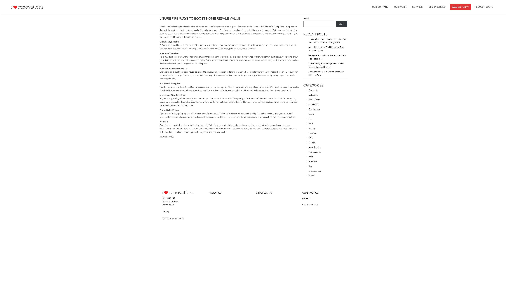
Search (306, 18)
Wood (311, 176)
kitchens (312, 142)
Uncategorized (315, 171)
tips (310, 166)
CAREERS (306, 199)
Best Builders (314, 100)
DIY (310, 119)
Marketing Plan (315, 147)
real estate (313, 161)
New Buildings (315, 152)
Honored (312, 133)
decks (311, 114)
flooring (312, 128)
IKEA (311, 138)
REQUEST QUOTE (310, 205)
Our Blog (166, 212)
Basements (313, 90)
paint (311, 157)
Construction (314, 109)
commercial (314, 104)
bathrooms (313, 95)
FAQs (311, 123)
